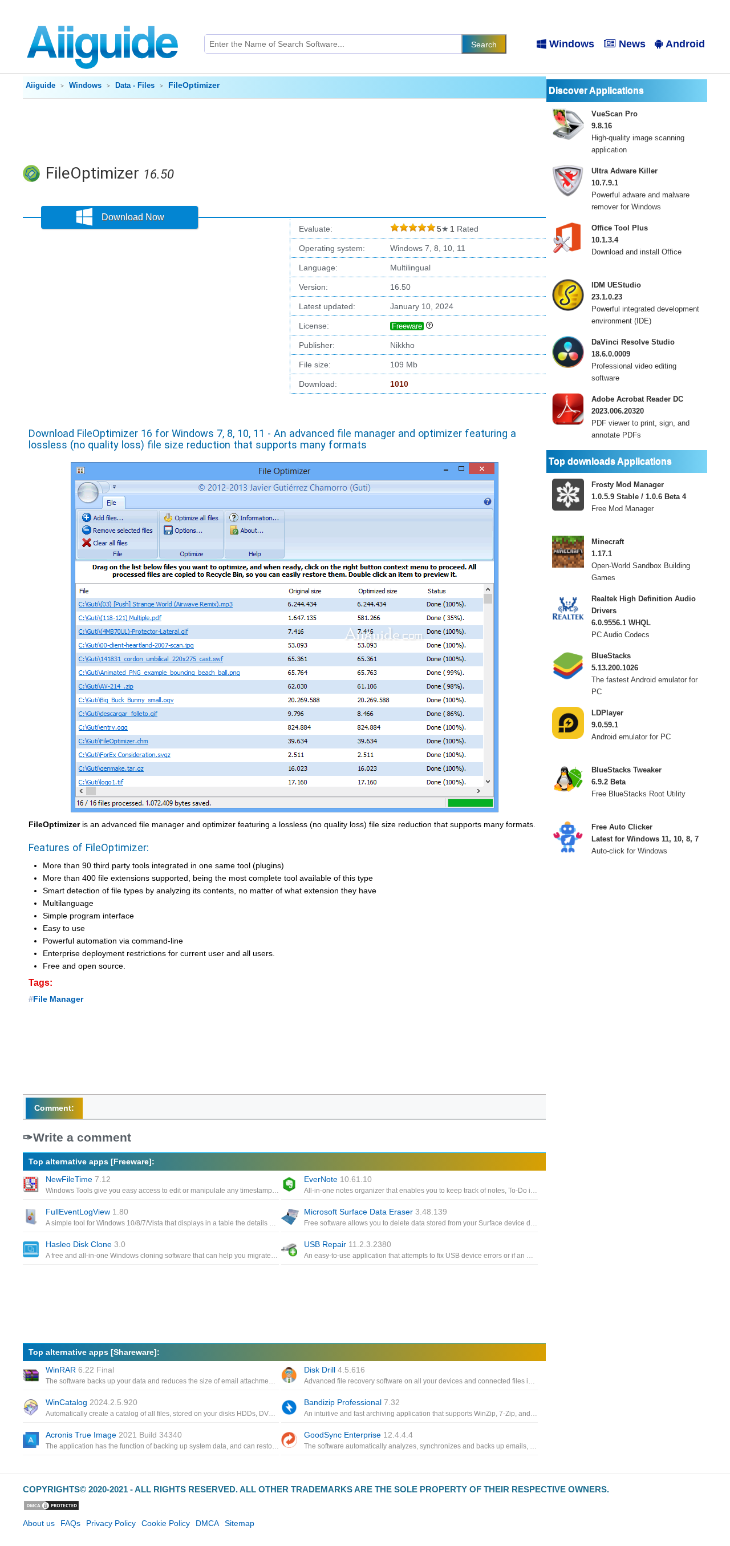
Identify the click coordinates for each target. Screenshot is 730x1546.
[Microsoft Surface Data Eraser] (290, 1218)
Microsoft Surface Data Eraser (375, 1211)
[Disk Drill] (290, 1376)
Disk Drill (334, 1369)
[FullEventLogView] (32, 1218)
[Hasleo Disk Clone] (32, 1250)
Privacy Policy (111, 1523)
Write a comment (82, 1137)
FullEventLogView (87, 1211)
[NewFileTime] (32, 1185)
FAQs (70, 1523)
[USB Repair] (290, 1250)
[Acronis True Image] (32, 1441)
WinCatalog (91, 1402)
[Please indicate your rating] (394, 229)
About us (39, 1523)
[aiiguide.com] (103, 20)
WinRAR (80, 1369)
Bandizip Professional (352, 1402)
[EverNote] (290, 1185)
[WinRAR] (32, 1376)
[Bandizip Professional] (290, 1408)
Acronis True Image (114, 1434)
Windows (571, 44)
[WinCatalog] (32, 1408)
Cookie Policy (165, 1523)
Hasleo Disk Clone (85, 1244)
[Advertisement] (284, 130)
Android (685, 44)
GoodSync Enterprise (358, 1434)
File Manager (58, 998)
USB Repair (347, 1244)
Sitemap (239, 1523)
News (632, 44)
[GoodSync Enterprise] (290, 1441)
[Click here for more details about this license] (429, 325)
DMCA (207, 1523)
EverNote (338, 1179)
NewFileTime (78, 1179)
